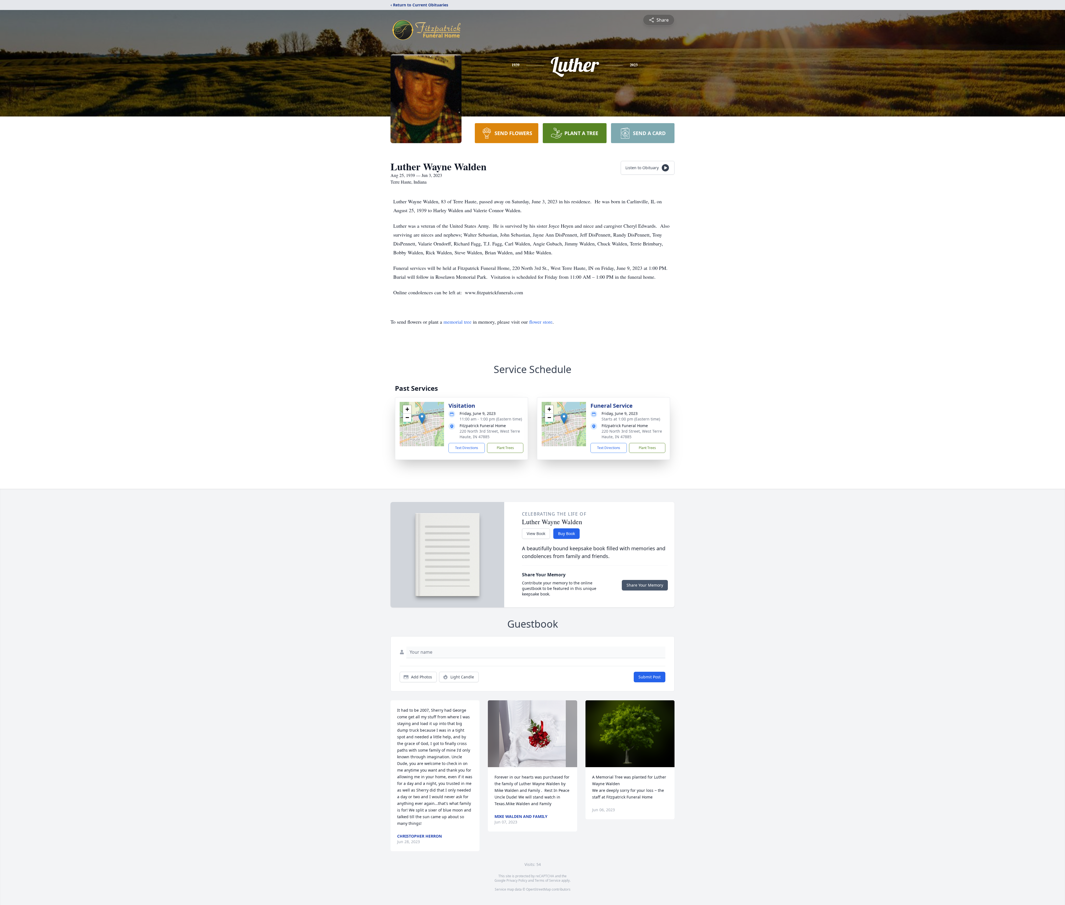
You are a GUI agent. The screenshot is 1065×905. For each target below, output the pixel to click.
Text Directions (466, 447)
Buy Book (566, 533)
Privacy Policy (516, 880)
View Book (536, 533)
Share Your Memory (645, 585)
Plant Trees (505, 447)
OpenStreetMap (538, 889)
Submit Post (649, 677)
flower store (540, 321)
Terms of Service (548, 880)
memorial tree (457, 321)
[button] (422, 418)
